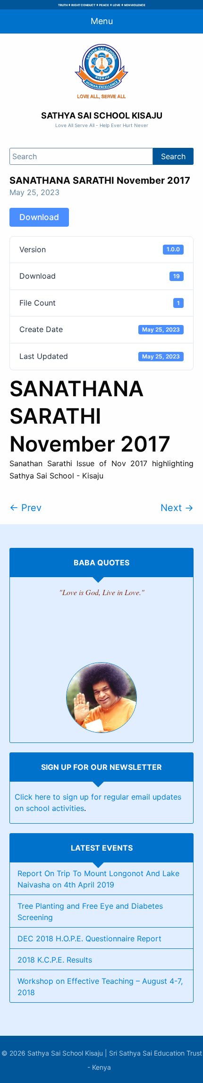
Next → (177, 507)
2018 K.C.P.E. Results (54, 959)
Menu (102, 21)
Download (39, 217)
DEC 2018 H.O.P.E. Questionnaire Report (89, 938)
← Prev (25, 507)
